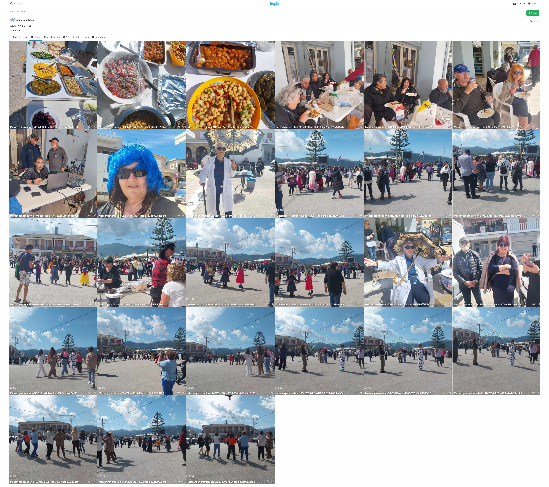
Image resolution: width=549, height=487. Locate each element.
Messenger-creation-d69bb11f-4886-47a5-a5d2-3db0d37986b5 (133, 127)
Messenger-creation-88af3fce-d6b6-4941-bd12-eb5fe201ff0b (132, 393)
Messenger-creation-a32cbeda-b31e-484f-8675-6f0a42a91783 (310, 304)
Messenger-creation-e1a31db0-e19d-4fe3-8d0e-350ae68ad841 (222, 304)
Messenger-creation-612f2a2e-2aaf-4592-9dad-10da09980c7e (132, 482)
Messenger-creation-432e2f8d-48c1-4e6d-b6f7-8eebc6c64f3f (43, 393)
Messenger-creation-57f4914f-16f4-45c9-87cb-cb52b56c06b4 (132, 304)
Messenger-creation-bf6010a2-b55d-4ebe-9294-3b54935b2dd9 (44, 482)
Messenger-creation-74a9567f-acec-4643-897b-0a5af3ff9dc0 (398, 393)
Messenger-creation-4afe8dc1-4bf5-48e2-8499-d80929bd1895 (488, 127)
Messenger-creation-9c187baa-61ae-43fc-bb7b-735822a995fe (221, 127)
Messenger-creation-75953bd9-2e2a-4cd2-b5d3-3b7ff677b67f (398, 304)
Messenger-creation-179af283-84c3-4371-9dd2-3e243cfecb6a (309, 393)
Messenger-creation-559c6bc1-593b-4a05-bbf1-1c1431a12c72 (221, 216)
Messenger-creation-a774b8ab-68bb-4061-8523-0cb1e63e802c (44, 216)
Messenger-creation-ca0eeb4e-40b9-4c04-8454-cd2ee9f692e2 (310, 216)
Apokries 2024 (17, 11)
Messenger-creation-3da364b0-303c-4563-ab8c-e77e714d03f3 (44, 127)
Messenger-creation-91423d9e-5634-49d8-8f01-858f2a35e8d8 (487, 304)
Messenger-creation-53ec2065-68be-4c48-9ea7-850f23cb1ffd (398, 216)
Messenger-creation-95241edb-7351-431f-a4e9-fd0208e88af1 (132, 216)
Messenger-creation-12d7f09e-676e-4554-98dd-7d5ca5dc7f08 (221, 393)
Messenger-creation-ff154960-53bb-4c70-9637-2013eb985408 (487, 216)
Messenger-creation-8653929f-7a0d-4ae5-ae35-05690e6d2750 (44, 304)
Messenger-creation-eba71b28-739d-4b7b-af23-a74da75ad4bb (488, 393)
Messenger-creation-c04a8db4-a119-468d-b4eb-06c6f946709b (399, 127)
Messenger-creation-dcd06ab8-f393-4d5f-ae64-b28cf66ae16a (221, 482)
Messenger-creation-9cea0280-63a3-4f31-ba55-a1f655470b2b (310, 127)
